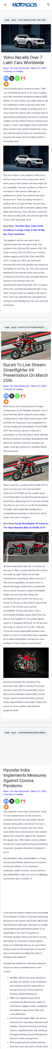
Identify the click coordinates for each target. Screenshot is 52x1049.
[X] (11, 78)
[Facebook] (6, 78)
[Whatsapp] (17, 78)
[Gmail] (23, 78)
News (6, 68)
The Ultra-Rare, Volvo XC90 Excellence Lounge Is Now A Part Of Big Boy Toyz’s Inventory (23, 230)
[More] (6, 83)
